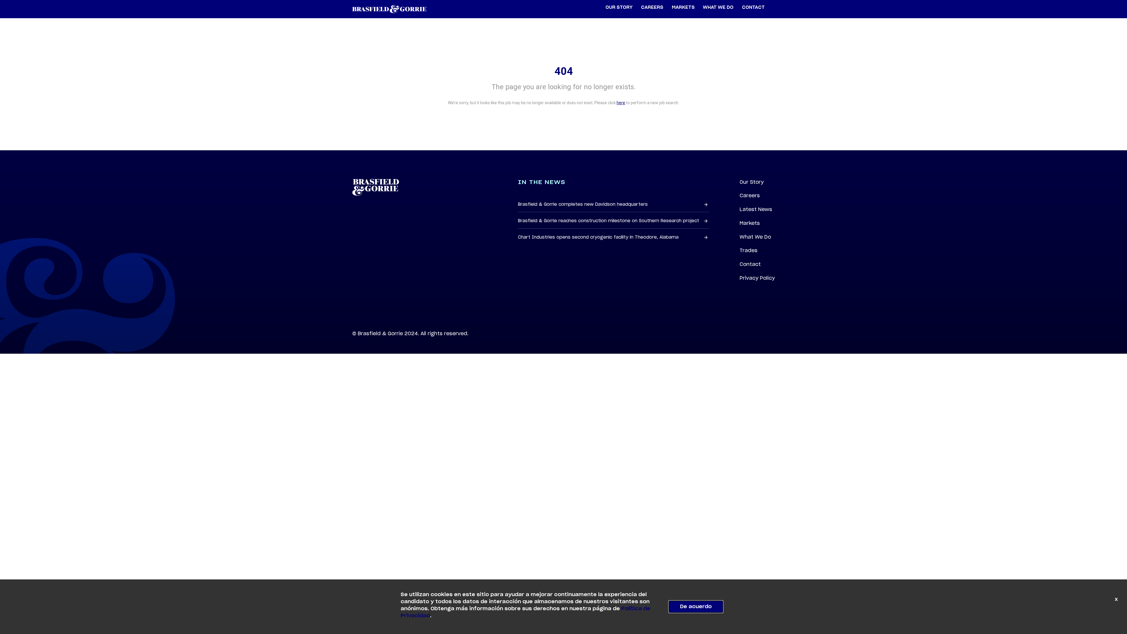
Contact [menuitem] (753, 7)
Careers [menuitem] (652, 7)
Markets (750, 223)
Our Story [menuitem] (618, 7)
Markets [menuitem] (683, 7)
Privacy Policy (757, 278)
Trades (748, 250)
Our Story (752, 182)
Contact (750, 264)
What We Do (755, 237)
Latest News (756, 209)
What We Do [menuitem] (718, 7)
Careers (750, 195)
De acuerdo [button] (696, 606)
